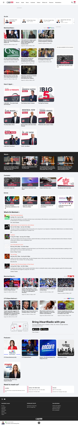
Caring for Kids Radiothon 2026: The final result (29, 167)
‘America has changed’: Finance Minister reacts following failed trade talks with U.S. (11, 168)
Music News (3, 413)
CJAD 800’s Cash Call (9, 188)
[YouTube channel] (4, 399)
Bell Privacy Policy (56, 408)
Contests (33, 2)
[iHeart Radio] (75, 2)
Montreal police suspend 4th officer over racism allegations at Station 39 (12, 41)
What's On (44, 2)
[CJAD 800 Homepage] (10, 2)
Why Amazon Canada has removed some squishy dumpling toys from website (28, 60)
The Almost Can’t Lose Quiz (64, 188)
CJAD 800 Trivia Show (9, 146)
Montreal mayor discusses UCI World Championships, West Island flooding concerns (65, 168)
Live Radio (3, 407)
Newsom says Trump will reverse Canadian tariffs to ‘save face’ (30, 311)
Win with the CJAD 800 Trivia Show (29, 188)
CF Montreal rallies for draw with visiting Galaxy (47, 289)
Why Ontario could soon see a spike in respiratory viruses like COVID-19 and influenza (47, 312)
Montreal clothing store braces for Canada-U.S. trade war (45, 59)
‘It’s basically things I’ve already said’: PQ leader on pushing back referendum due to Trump (47, 168)
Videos (38, 2)
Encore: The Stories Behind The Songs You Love (47, 358)
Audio (22, 2)
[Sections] (3, 2)
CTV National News (27, 357)
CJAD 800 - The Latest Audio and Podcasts (11, 104)
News (27, 2)
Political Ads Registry (56, 405)
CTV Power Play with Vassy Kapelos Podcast (10, 380)
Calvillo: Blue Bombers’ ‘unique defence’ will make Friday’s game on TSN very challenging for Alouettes (30, 290)
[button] (71, 21)
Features (51, 2)
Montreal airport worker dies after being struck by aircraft (11, 76)
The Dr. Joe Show (26, 146)
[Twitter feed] (2, 399)
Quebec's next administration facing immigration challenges (45, 40)
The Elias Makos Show (9, 124)
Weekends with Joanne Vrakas (45, 124)
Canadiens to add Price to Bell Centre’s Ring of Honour (11, 289)
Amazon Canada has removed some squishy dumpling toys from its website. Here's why (66, 312)
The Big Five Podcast (43, 103)
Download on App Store (31, 405)
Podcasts (3, 408)
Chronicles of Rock (63, 357)
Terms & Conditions (56, 407)
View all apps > (40, 332)
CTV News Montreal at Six (10, 357)
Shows (17, 2)
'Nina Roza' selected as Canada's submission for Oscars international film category (29, 77)
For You (2, 405)
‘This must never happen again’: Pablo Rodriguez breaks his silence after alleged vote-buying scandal (28, 41)
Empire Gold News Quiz (45, 188)
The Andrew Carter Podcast (28, 103)
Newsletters (58, 2)
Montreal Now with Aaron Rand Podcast (28, 125)
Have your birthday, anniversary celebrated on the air (12, 207)
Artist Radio (3, 410)
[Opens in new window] (65, 59)
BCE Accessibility (55, 410)
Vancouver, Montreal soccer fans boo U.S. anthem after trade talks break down (65, 290)
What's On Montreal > (11, 212)
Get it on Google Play (31, 407)
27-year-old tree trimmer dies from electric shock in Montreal (11, 59)
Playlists (3, 411)
